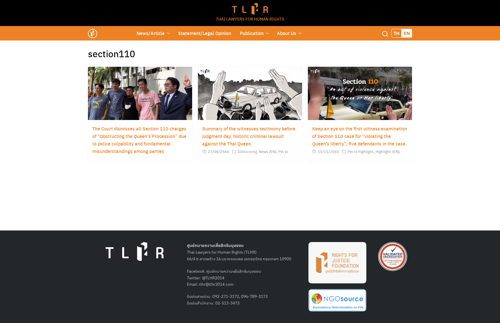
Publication (252, 33)
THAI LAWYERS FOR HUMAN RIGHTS (250, 19)
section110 (111, 53)
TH (397, 33)
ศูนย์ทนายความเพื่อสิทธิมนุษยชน (233, 271)
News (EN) (267, 151)
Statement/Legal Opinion (204, 33)
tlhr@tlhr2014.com (216, 284)
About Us (286, 33)
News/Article (151, 33)
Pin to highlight (361, 151)
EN (407, 33)
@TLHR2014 (213, 277)
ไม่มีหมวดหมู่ (247, 151)
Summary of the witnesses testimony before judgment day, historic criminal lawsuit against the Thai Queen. (248, 136)
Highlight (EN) (387, 151)
